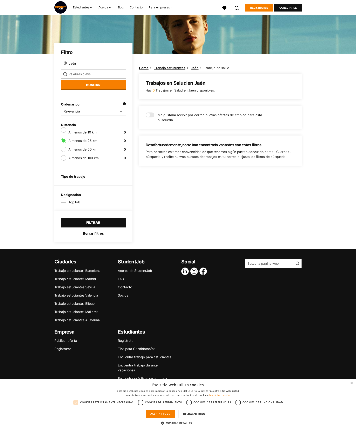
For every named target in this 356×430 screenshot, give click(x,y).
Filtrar (93, 222)
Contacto (136, 7)
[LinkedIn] (185, 271)
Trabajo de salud (216, 68)
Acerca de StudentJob (135, 271)
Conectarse (288, 7)
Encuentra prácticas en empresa (142, 378)
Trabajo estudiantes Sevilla (74, 287)
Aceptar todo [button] (160, 414)
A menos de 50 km (82, 149)
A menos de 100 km (83, 158)
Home (144, 68)
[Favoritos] (224, 7)
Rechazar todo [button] (194, 414)
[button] (178, 423)
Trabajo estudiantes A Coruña (77, 320)
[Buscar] (237, 7)
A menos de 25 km (82, 141)
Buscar (93, 85)
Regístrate (125, 340)
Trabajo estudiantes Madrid (75, 279)
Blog (120, 7)
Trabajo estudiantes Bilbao (74, 303)
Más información (219, 395)
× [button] (351, 383)
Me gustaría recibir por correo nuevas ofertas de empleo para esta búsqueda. (210, 117)
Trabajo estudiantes (169, 68)
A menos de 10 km (82, 132)
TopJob (74, 202)
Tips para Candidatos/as (136, 349)
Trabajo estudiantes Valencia (76, 295)
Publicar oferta (65, 340)
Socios (123, 295)
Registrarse (259, 7)
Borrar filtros (93, 233)
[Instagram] (194, 271)
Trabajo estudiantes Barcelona (77, 271)
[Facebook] (203, 271)
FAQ (121, 279)
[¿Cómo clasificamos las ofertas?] (124, 104)
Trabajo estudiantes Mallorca (76, 312)
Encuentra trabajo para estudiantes (144, 357)
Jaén (194, 68)
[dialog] (178, 404)
